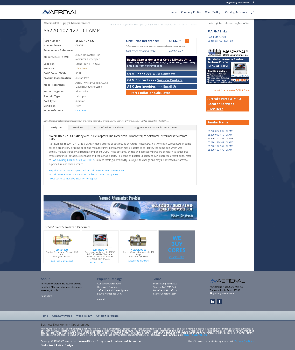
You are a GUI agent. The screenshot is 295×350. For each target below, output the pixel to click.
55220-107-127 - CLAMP (185, 24)
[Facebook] (219, 301)
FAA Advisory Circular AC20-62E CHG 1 (73, 160)
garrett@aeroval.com (195, 334)
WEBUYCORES (177, 246)
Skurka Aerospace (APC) (109, 293)
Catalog (122, 24)
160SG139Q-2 (138, 249)
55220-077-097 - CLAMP (220, 130)
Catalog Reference (236, 12)
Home (173, 12)
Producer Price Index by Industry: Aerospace (73, 178)
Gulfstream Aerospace (109, 283)
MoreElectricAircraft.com (165, 290)
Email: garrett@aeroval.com (144, 65)
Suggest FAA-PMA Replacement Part (155, 127)
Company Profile (191, 12)
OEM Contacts (164, 74)
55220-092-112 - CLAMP (220, 134)
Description (55, 127)
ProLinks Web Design (61, 345)
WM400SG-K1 (100, 249)
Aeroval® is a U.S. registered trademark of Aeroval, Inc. (111, 341)
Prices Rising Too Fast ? (165, 283)
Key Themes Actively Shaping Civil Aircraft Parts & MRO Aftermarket (86, 170)
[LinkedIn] (212, 301)
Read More (46, 295)
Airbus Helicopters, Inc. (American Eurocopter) (149, 24)
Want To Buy (213, 12)
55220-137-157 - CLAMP (220, 146)
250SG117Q (62, 249)
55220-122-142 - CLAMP (220, 142)
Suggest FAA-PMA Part (220, 40)
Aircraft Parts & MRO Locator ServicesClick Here (224, 103)
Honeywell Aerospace (108, 287)
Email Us (170, 86)
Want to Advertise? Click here (231, 90)
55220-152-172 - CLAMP (220, 149)
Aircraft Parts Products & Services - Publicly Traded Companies (83, 174)
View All (101, 299)
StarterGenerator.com (164, 293)
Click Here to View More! (62, 261)
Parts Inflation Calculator (150, 92)
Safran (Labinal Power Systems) (113, 290)
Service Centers (169, 80)
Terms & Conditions (244, 341)
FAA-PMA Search (217, 37)
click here (81, 68)
